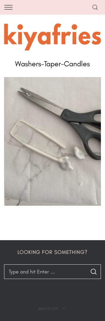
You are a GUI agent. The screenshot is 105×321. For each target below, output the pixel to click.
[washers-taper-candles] (52, 204)
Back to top (48, 309)
